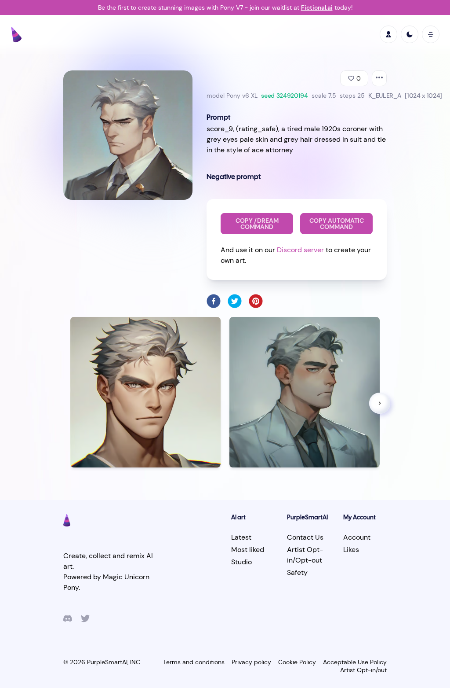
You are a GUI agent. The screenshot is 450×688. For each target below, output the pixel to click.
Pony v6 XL (242, 95)
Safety (297, 572)
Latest (241, 537)
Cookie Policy (297, 662)
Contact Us (305, 537)
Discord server (300, 249)
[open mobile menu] (430, 34)
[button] (379, 403)
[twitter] (235, 301)
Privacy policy (251, 662)
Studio (241, 562)
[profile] (388, 34)
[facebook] (214, 301)
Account (356, 537)
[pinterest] (256, 301)
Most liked (247, 549)
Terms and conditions (194, 662)
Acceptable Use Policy (355, 662)
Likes (351, 549)
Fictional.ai (317, 7)
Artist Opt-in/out (363, 670)
